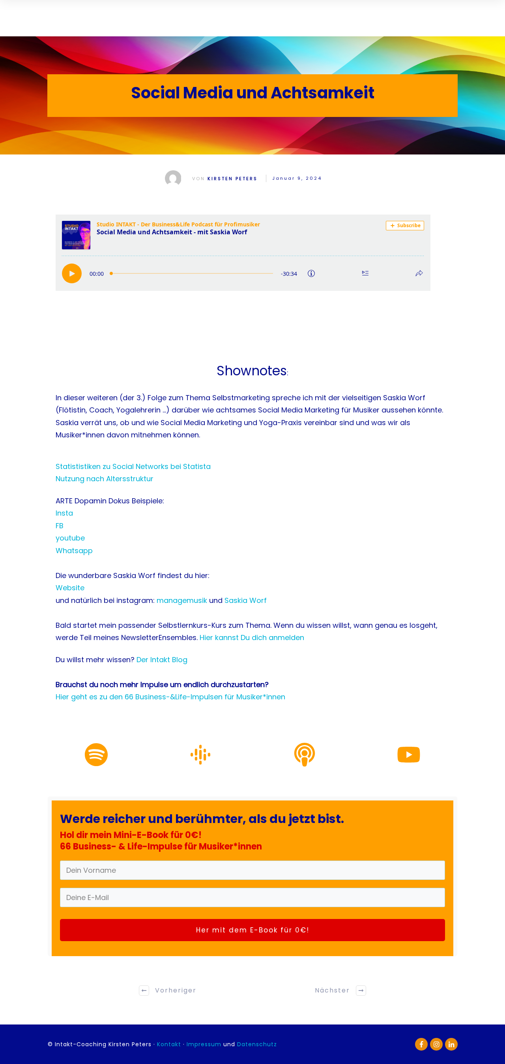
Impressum (204, 1044)
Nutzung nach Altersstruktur (104, 479)
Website (70, 588)
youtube (70, 538)
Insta (64, 513)
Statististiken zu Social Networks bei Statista (133, 466)
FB (60, 526)
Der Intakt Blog (162, 660)
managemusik (183, 600)
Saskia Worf (245, 600)
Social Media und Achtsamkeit (252, 93)
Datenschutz (257, 1044)
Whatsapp (74, 551)
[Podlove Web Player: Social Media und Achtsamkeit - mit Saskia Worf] (252, 253)
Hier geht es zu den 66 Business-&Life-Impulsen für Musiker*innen (170, 697)
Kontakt (170, 1044)
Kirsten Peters (233, 178)
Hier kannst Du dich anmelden (252, 637)
